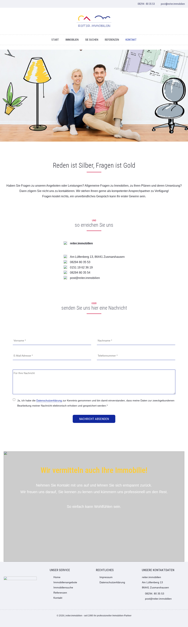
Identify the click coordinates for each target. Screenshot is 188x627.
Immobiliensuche (63, 587)
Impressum (106, 577)
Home (56, 577)
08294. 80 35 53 (154, 593)
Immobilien (72, 39)
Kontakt (131, 39)
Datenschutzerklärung (49, 400)
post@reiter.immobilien (173, 3)
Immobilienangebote (65, 582)
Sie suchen (91, 39)
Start (55, 39)
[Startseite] (94, 21)
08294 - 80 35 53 (146, 3)
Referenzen (112, 39)
